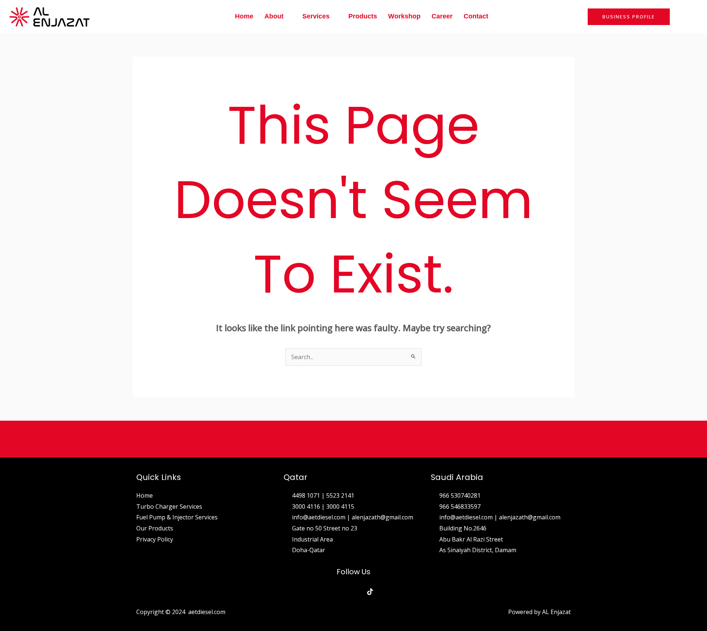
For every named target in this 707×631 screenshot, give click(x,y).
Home (244, 16)
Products (362, 16)
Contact (476, 16)
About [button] (274, 16)
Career (442, 16)
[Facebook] (337, 591)
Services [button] (316, 16)
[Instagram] (353, 591)
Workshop (404, 16)
